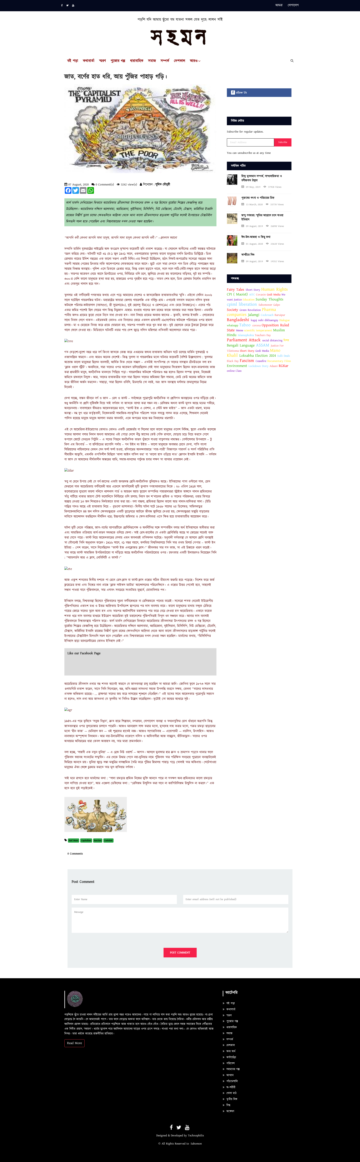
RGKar (283, 365)
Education (249, 300)
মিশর (286, 340)
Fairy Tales (235, 289)
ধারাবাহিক (136, 61)
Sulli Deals (283, 356)
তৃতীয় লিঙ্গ (231, 1099)
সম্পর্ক (165, 61)
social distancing (272, 340)
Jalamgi (253, 314)
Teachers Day (263, 335)
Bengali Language (241, 345)
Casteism (108, 840)
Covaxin (261, 295)
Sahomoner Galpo (269, 305)
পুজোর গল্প (118, 61)
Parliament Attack (244, 340)
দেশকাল (179, 61)
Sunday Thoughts (269, 299)
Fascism (247, 361)
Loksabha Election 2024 (257, 355)
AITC (252, 295)
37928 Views (274, 187)
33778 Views (277, 204)
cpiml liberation (242, 304)
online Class (234, 371)
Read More (74, 1043)
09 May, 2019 (253, 187)
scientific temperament (258, 330)
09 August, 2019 (254, 226)
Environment (237, 365)
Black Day (233, 361)
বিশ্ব (227, 1105)
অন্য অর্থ (230, 1051)
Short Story (253, 290)
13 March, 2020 (254, 204)
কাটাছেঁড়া (230, 1057)
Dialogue (284, 320)
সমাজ (152, 61)
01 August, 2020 (254, 244)
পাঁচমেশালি (231, 1081)
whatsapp (232, 325)
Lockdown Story (259, 366)
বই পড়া (72, 61)
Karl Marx (73, 840)
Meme (239, 330)
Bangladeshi (238, 320)
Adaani (274, 366)
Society (232, 309)
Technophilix (196, 1135)
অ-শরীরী (230, 1087)
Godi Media (273, 295)
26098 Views (277, 226)
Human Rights (274, 289)
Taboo (245, 325)
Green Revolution (250, 310)
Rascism (97, 840)
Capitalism (86, 840)
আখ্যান (229, 1075)
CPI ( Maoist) (238, 294)
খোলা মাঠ (230, 1093)
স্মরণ (102, 61)
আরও (194, 61)
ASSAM (262, 345)
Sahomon (196, 1144)
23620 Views (277, 244)
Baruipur (280, 315)
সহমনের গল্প (232, 1069)
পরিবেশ (230, 1063)
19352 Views (277, 261)
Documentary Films (279, 361)
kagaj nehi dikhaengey (264, 320)
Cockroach (267, 315)
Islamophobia (246, 335)
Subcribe (282, 142)
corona (256, 325)
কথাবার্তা (88, 61)
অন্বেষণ (229, 1111)
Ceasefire (261, 361)
